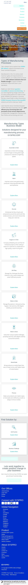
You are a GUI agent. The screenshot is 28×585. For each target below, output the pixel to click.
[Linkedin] (3, 503)
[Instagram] (11, 503)
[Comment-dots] (17, 503)
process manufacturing (16, 91)
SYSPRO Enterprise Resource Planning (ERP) (13, 100)
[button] (22, 6)
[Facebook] (8, 503)
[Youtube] (14, 503)
